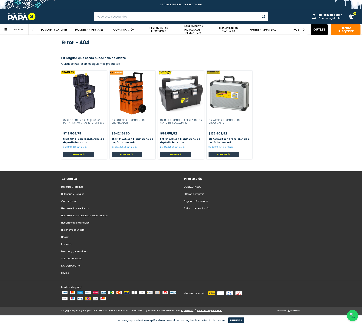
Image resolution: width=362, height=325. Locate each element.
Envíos (65, 272)
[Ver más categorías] (304, 29)
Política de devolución (196, 208)
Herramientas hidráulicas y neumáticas (193, 30)
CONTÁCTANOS (192, 186)
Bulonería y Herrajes (89, 30)
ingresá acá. (187, 310)
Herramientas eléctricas (159, 29)
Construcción (123, 30)
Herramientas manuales (228, 29)
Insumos (66, 244)
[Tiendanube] (289, 311)
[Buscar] (263, 16)
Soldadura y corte (71, 258)
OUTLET (319, 29)
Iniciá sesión (334, 14)
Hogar (298, 30)
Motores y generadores (74, 251)
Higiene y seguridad (263, 30)
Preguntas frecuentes (196, 201)
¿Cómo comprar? (194, 194)
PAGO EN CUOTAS (71, 265)
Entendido (236, 320)
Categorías (16, 29)
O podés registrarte (329, 18)
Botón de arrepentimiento (209, 310)
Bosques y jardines (54, 30)
